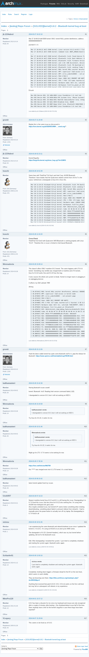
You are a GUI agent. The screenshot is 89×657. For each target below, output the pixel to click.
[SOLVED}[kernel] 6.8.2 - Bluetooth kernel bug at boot (59, 26)
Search (16, 14)
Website (7, 145)
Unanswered (83, 19)
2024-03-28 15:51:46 (35, 426)
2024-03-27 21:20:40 (35, 120)
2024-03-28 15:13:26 (35, 349)
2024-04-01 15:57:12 (35, 599)
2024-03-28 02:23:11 (35, 154)
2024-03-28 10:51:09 (35, 171)
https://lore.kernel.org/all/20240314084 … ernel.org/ (47, 126)
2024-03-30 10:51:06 (35, 522)
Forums (52, 4)
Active (76, 19)
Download (84, 4)
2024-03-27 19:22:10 (35, 34)
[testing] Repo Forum (20, 26)
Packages (44, 4)
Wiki (58, 4)
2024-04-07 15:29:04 (35, 618)
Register (24, 14)
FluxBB (85, 649)
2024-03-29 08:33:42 (35, 478)
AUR (77, 4)
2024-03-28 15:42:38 (35, 383)
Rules (10, 14)
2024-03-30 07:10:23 (35, 496)
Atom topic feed (82, 646)
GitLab (63, 4)
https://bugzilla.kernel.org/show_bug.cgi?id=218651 (47, 160)
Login (30, 14)
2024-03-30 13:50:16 (35, 555)
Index (4, 14)
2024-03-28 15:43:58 (35, 404)
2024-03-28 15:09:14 (35, 264)
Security (71, 4)
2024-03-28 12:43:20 (35, 234)
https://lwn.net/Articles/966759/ (40, 466)
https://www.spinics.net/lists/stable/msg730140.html (54, 356)
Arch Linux (12, 3)
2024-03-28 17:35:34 (35, 461)
